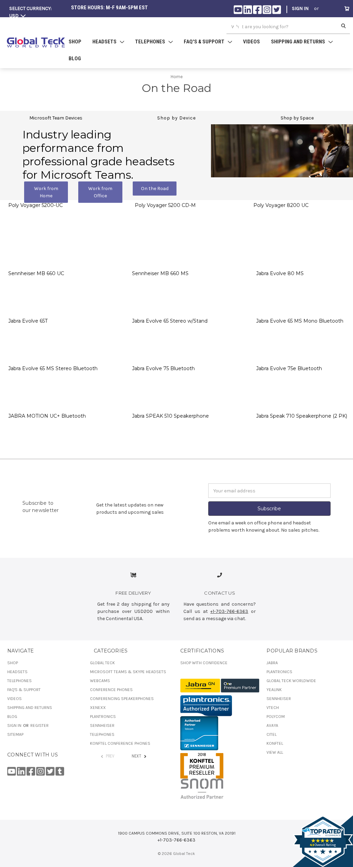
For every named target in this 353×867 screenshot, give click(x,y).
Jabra (272, 662)
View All (274, 752)
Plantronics (103, 716)
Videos (251, 42)
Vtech (272, 707)
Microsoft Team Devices (55, 118)
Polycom (275, 716)
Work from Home (46, 192)
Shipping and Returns (29, 707)
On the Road (155, 188)
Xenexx (98, 707)
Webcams (100, 680)
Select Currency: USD (30, 12)
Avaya (272, 725)
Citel (271, 734)
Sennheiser (102, 725)
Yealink (274, 689)
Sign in (300, 8)
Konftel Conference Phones (120, 743)
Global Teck (102, 662)
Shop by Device (176, 118)
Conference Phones (111, 689)
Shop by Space (297, 118)
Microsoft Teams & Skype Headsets (128, 671)
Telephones (19, 680)
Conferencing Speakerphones (122, 698)
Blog (75, 58)
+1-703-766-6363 (229, 611)
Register (302, 25)
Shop (75, 42)
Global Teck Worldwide (291, 680)
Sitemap (15, 734)
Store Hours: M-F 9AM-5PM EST (109, 7)
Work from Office (100, 192)
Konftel (274, 743)
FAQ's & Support (24, 689)
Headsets (17, 671)
